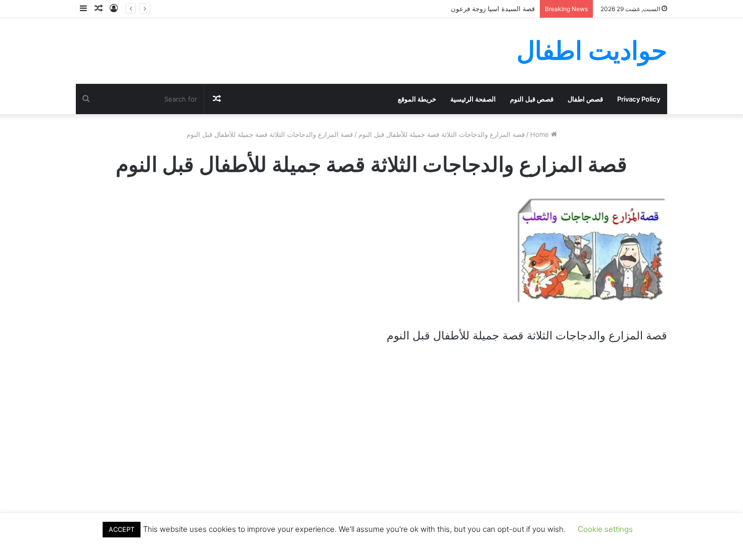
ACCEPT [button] (121, 529)
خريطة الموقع (417, 99)
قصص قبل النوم (531, 99)
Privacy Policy (638, 99)
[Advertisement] (371, 430)
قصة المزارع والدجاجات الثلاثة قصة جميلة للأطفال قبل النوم (441, 134)
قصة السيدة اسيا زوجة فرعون (493, 9)
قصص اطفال (585, 99)
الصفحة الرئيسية (473, 99)
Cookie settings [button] (605, 529)
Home (540, 134)
